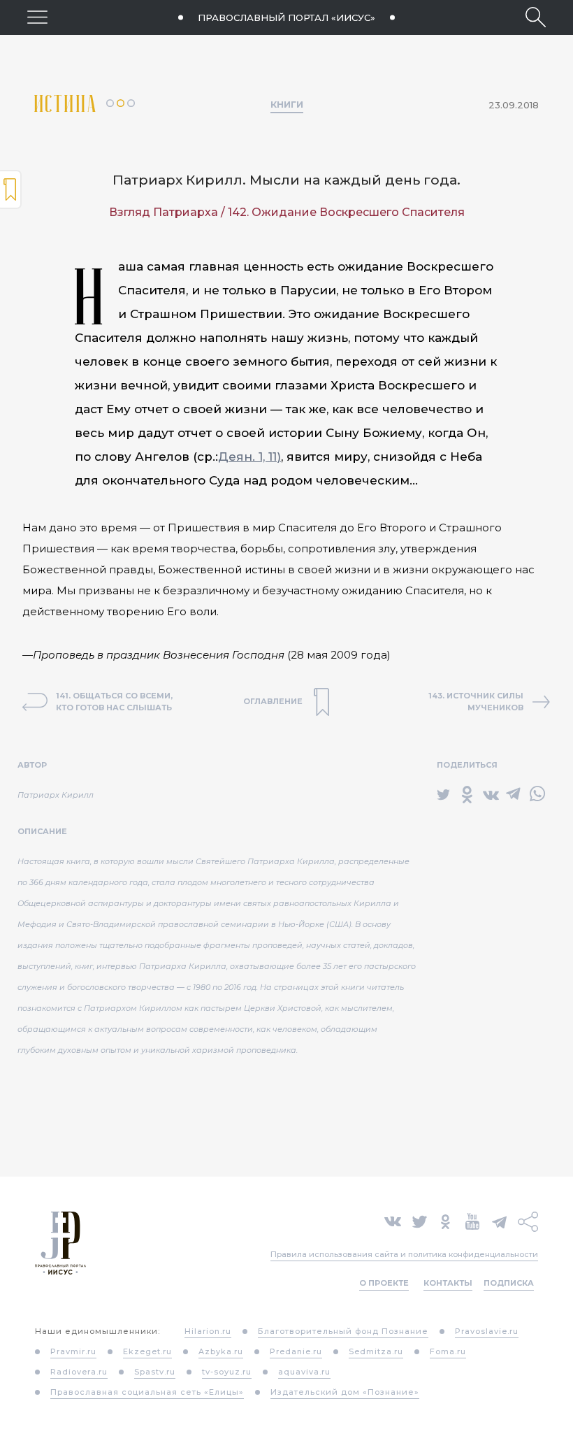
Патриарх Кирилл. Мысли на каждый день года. (286, 180)
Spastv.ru (154, 1372)
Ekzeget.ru (147, 1351)
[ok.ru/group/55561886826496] (445, 1220)
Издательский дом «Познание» (344, 1392)
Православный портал (286, 17)
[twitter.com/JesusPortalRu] (419, 1220)
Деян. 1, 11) (249, 457)
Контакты (447, 1283)
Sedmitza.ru (376, 1351)
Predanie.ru (296, 1351)
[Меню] (37, 17)
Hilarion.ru (207, 1331)
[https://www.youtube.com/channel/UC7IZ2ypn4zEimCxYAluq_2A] (472, 1220)
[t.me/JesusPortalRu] (499, 1220)
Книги (286, 104)
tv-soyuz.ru (227, 1372)
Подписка (509, 1283)
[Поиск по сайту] (535, 17)
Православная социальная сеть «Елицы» (147, 1392)
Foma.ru (448, 1351)
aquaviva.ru (304, 1372)
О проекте (384, 1283)
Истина (70, 104)
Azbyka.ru (220, 1351)
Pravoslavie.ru (486, 1331)
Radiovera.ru (79, 1372)
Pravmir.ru (73, 1351)
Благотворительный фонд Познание (343, 1331)
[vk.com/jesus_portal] (392, 1220)
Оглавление (11, 189)
